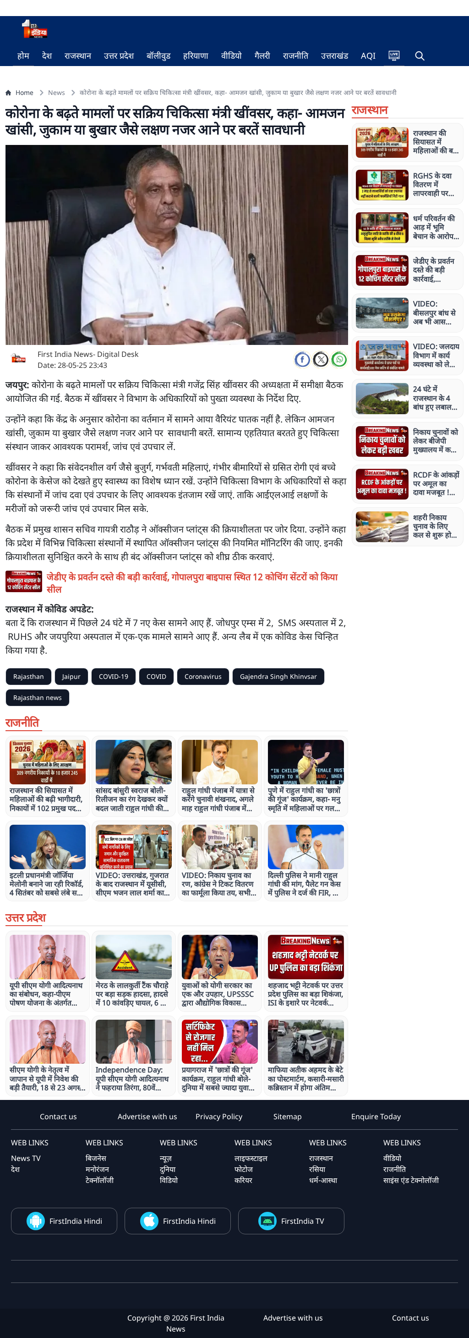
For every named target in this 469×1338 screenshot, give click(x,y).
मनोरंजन (97, 1169)
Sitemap (287, 1116)
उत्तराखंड (334, 55)
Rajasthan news (37, 697)
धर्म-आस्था (323, 1180)
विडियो (169, 1180)
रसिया (317, 1169)
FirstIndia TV (302, 1221)
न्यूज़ (166, 1158)
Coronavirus (203, 676)
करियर (243, 1180)
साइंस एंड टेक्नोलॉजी (411, 1180)
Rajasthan (28, 676)
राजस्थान (78, 55)
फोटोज (243, 1169)
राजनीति (295, 55)
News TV (26, 1158)
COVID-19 (113, 676)
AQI (368, 55)
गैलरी (262, 55)
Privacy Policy (219, 1116)
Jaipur (71, 676)
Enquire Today (376, 1116)
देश (47, 55)
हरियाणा (195, 55)
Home (24, 92)
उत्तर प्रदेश (119, 55)
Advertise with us (147, 1116)
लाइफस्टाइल (250, 1158)
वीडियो (231, 55)
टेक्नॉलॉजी (100, 1180)
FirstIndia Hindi (75, 1221)
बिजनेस (96, 1158)
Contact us (58, 1116)
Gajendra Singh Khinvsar (278, 676)
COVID (156, 676)
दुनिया (167, 1169)
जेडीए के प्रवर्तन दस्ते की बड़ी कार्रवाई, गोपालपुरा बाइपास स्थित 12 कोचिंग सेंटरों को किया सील (192, 583)
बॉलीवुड (158, 55)
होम (23, 55)
